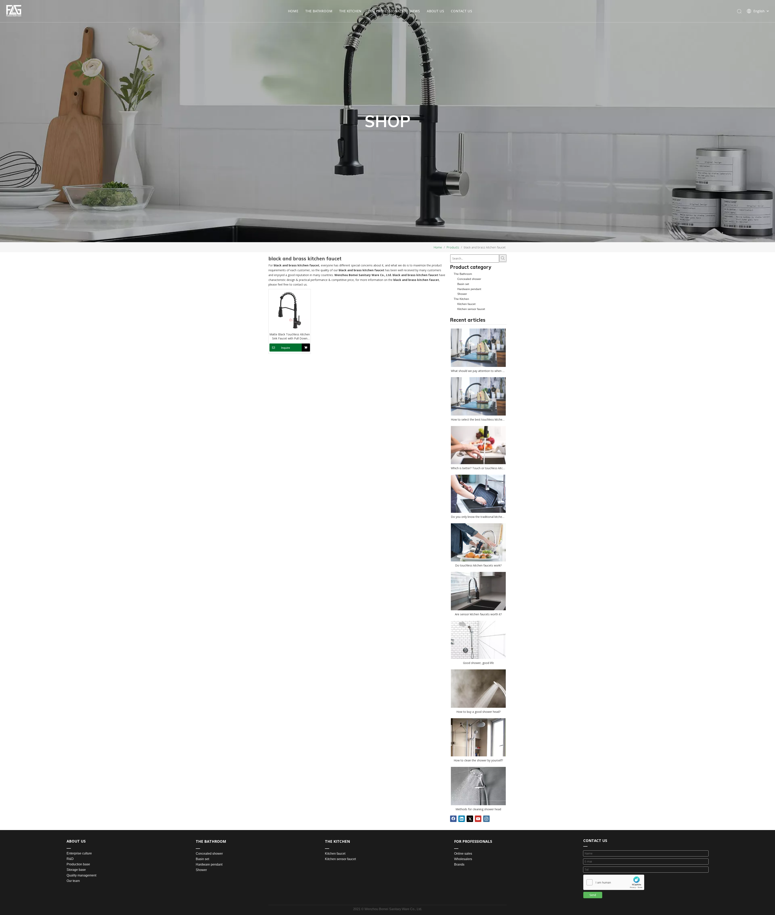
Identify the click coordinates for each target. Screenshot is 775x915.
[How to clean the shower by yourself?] (478, 737)
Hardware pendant (469, 289)
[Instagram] (486, 819)
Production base (78, 864)
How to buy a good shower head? (478, 712)
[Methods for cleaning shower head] (478, 786)
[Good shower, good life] (478, 640)
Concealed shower (469, 279)
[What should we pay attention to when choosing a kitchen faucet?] (478, 348)
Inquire (285, 347)
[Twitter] (470, 819)
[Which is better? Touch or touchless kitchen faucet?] (478, 445)
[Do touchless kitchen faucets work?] (478, 542)
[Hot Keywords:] (502, 258)
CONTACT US (461, 11)
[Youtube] (478, 819)
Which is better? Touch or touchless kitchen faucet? (478, 468)
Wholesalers (463, 859)
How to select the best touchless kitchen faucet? (478, 419)
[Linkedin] (461, 819)
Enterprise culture (79, 853)
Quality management (81, 875)
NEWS (415, 11)
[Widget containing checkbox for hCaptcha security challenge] (613, 882)
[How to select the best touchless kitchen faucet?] (478, 396)
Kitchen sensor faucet (471, 309)
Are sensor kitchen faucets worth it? (478, 614)
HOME (293, 11)
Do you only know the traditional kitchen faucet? (478, 517)
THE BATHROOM (319, 11)
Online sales (463, 853)
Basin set (463, 284)
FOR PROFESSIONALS (385, 11)
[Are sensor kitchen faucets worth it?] (478, 591)
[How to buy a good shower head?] (478, 688)
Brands (459, 864)
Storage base (76, 869)
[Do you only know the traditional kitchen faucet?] (478, 494)
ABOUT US (435, 11)
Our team (73, 881)
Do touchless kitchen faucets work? (478, 565)
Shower (462, 293)
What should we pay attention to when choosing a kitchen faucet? (478, 371)
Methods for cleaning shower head (478, 809)
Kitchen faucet (466, 304)
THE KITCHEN (350, 11)
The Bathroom (463, 273)
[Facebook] (453, 819)
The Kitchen (461, 298)
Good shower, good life (478, 663)
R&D (70, 859)
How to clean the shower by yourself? (478, 760)
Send (593, 895)
